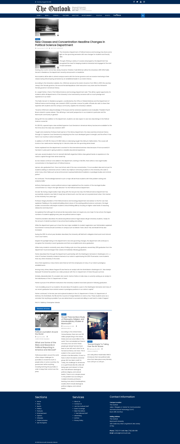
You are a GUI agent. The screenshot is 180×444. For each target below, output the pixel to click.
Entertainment (87, 15)
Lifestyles (75, 15)
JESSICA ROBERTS (92, 351)
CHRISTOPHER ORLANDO (42, 339)
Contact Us (78, 404)
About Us (77, 401)
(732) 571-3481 (119, 431)
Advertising (78, 416)
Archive (76, 418)
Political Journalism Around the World (46, 333)
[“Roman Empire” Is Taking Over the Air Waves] (99, 325)
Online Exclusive (42, 420)
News (47, 15)
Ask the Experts (42, 423)
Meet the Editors (79, 411)
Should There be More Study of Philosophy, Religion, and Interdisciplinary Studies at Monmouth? (73, 320)
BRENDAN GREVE (66, 328)
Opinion (55, 15)
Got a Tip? (117, 15)
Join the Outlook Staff (81, 406)
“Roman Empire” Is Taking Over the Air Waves (98, 345)
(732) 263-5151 (133, 431)
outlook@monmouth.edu (122, 433)
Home (38, 15)
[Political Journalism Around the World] (47, 319)
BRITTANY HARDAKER (57, 48)
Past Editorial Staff (82, 413)
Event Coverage (79, 409)
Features (66, 15)
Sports (107, 15)
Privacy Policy (78, 420)
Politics (99, 15)
